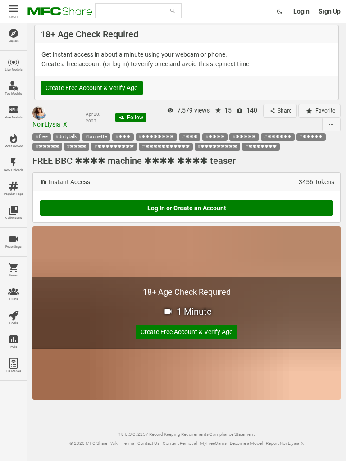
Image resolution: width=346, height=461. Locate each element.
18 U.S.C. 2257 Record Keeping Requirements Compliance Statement (186, 434)
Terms (128, 443)
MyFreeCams (213, 443)
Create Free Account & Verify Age (91, 87)
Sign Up (330, 11)
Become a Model (246, 443)
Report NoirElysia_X (285, 443)
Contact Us (148, 443)
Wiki (114, 443)
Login (301, 11)
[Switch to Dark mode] (280, 11)
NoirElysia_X (49, 124)
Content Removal (180, 443)
